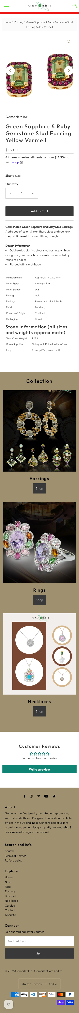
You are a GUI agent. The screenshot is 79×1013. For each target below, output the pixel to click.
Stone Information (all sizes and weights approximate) (36, 329)
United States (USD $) (38, 984)
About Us (10, 915)
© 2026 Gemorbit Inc (18, 971)
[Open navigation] (6, 6)
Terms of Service (15, 856)
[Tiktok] (54, 796)
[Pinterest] (38, 796)
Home (7, 22)
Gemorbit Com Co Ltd (48, 971)
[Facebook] (24, 796)
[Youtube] (46, 796)
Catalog (10, 905)
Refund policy (13, 860)
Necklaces (11, 901)
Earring (18, 22)
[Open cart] (75, 6)
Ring (8, 887)
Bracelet (10, 896)
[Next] (68, 70)
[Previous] (10, 70)
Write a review (39, 769)
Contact (10, 910)
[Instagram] (31, 796)
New (8, 882)
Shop (39, 488)
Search (9, 851)
